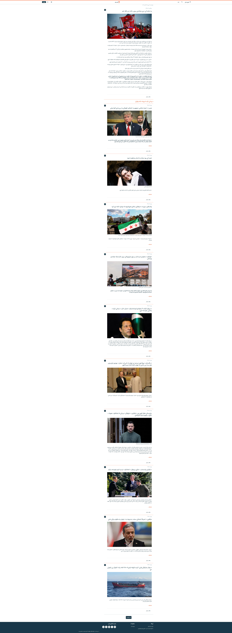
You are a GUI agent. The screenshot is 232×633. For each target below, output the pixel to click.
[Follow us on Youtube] (109, 627)
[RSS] (103, 627)
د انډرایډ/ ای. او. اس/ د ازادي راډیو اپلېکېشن (145, 628)
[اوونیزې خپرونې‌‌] (48, 2)
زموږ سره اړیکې (150, 626)
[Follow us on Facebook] (115, 627)
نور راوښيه (129, 617)
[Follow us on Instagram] (106, 627)
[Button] (148, 97)
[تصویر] (51, 2)
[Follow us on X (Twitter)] (112, 627)
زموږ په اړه (133, 626)
